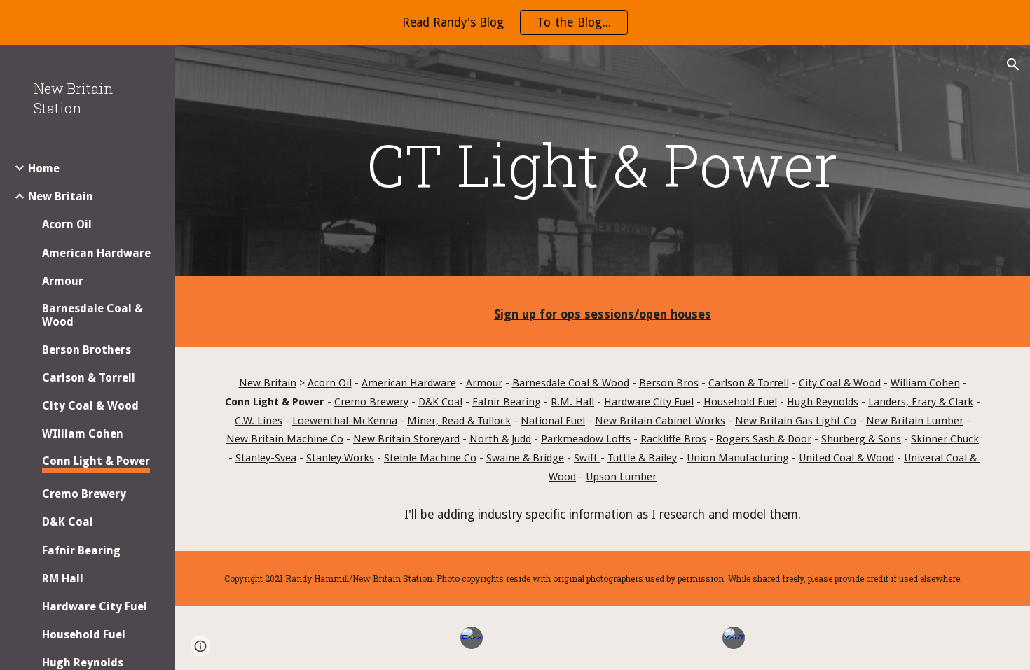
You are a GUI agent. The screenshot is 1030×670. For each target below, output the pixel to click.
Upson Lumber (621, 476)
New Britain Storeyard (406, 439)
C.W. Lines (258, 420)
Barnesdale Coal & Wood (570, 383)
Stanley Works (340, 458)
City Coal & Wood (840, 383)
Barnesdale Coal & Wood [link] (92, 315)
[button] (1013, 64)
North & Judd (500, 439)
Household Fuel (740, 402)
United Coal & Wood (846, 458)
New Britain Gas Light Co (795, 420)
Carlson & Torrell (748, 383)
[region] (515, 22)
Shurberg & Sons (861, 439)
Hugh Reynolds (822, 402)
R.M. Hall (572, 402)
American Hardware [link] (96, 253)
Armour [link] (62, 281)
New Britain (267, 383)
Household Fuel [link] (83, 634)
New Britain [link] (60, 196)
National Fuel (553, 420)
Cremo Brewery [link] (84, 494)
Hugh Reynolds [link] (82, 662)
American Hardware (409, 383)
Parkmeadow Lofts (586, 439)
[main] (602, 164)
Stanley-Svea (265, 458)
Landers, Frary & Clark (920, 402)
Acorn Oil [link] (67, 224)
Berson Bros (669, 383)
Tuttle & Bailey (642, 458)
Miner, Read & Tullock (459, 420)
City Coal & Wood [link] (90, 405)
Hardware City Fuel (649, 402)
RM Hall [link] (62, 578)
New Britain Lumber (914, 420)
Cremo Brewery (371, 402)
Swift (587, 458)
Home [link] (44, 168)
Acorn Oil (330, 383)
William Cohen (925, 383)
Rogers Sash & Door (763, 439)
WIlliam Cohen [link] (82, 433)
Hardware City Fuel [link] (94, 606)
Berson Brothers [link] (86, 349)
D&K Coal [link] (67, 522)
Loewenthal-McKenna (344, 420)
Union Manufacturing (738, 458)
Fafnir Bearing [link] (81, 550)
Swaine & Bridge (525, 458)
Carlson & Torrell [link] (88, 377)
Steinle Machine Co (430, 458)
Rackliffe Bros (673, 439)
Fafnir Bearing (506, 402)
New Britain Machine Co (284, 439)
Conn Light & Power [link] (96, 461)
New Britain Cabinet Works (660, 420)
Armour (484, 383)
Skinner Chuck (945, 439)
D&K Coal (440, 402)
